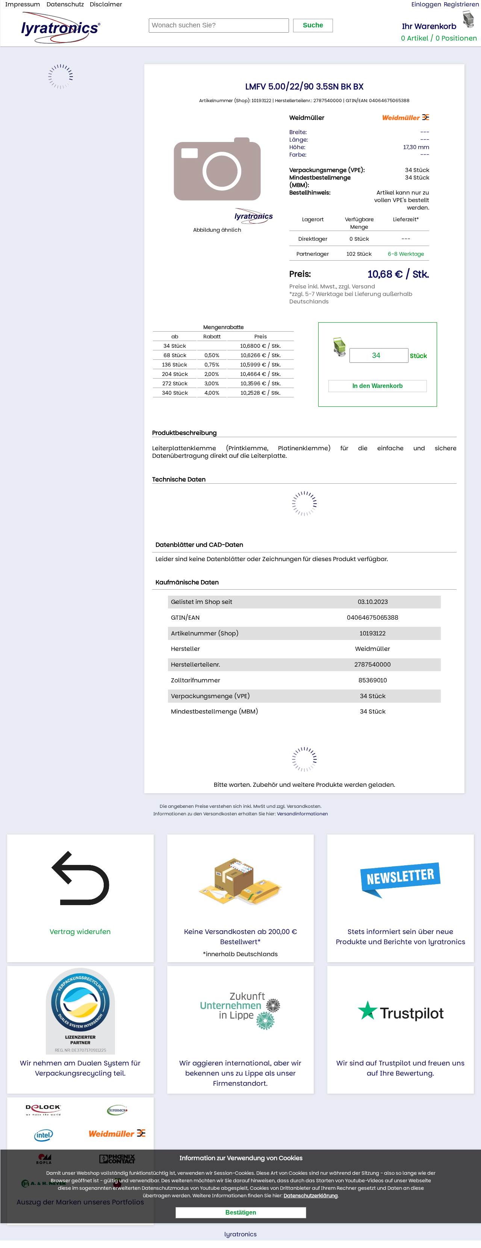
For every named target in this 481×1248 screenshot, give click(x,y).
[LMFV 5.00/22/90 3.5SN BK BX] (217, 169)
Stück (417, 356)
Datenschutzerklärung (311, 1195)
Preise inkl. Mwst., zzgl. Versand (332, 286)
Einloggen (426, 4)
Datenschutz (65, 4)
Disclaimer (106, 4)
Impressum (22, 4)
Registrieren (461, 4)
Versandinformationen (302, 813)
